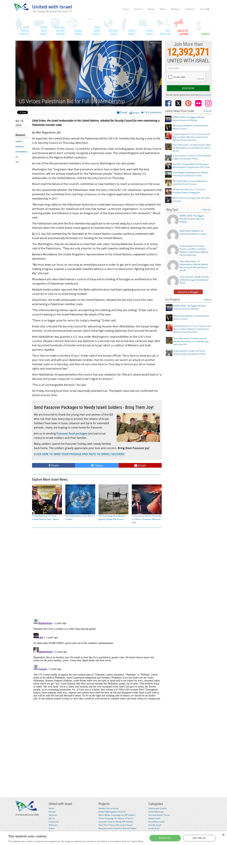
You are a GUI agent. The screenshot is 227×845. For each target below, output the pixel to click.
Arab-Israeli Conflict (157, 808)
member (18, 141)
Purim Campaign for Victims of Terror (116, 818)
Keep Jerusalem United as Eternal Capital (117, 828)
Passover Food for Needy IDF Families (116, 821)
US (16, 157)
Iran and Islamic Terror (159, 815)
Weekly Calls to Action (109, 808)
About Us (138, 9)
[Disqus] (97, 658)
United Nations (21, 152)
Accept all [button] (165, 838)
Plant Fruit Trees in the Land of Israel (115, 825)
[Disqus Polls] (96, 572)
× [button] (223, 835)
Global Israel (154, 818)
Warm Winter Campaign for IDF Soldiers (117, 815)
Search (203, 9)
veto (17, 162)
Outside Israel (154, 825)
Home (126, 9)
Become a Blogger (188, 292)
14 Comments (153, 112)
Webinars (175, 9)
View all (208, 111)
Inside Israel (154, 828)
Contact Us (190, 9)
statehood (19, 146)
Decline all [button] (199, 838)
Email (123, 112)
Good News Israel (156, 821)
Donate (151, 9)
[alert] (113, 838)
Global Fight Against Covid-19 (112, 811)
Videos (163, 9)
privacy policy (204, 95)
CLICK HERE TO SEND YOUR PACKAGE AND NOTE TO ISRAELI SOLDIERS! (79, 454)
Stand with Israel (156, 811)
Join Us (52, 818)
